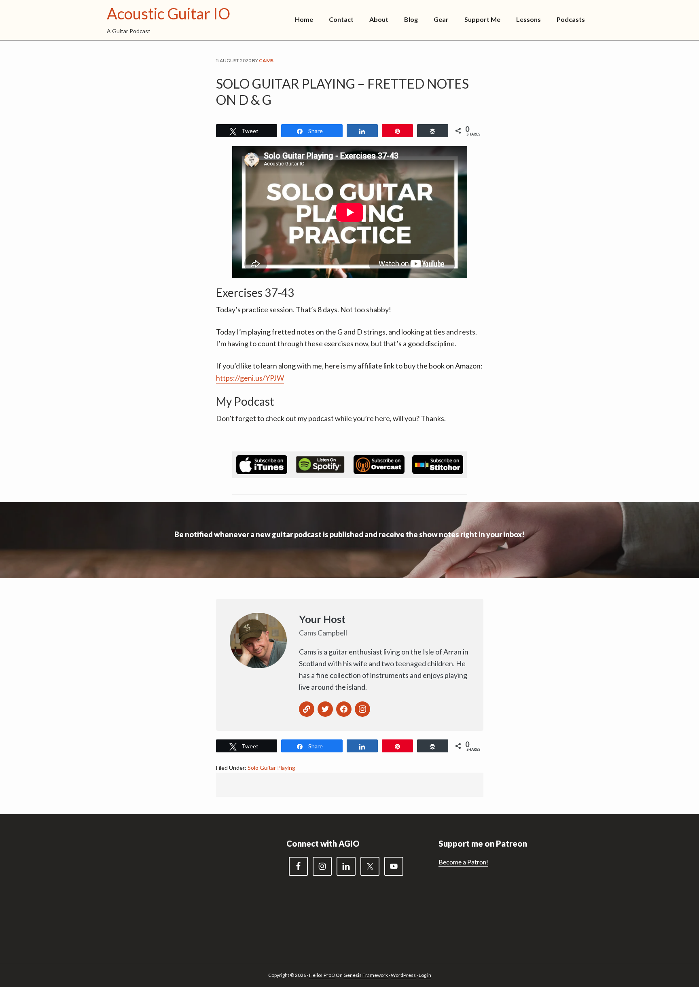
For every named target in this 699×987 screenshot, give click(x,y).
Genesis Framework (365, 975)
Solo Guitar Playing (271, 767)
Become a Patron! (463, 862)
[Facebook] (344, 709)
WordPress (403, 975)
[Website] (306, 709)
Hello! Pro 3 (322, 975)
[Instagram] (362, 709)
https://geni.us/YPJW (250, 377)
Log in (425, 975)
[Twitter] (325, 709)
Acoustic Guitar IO (168, 13)
